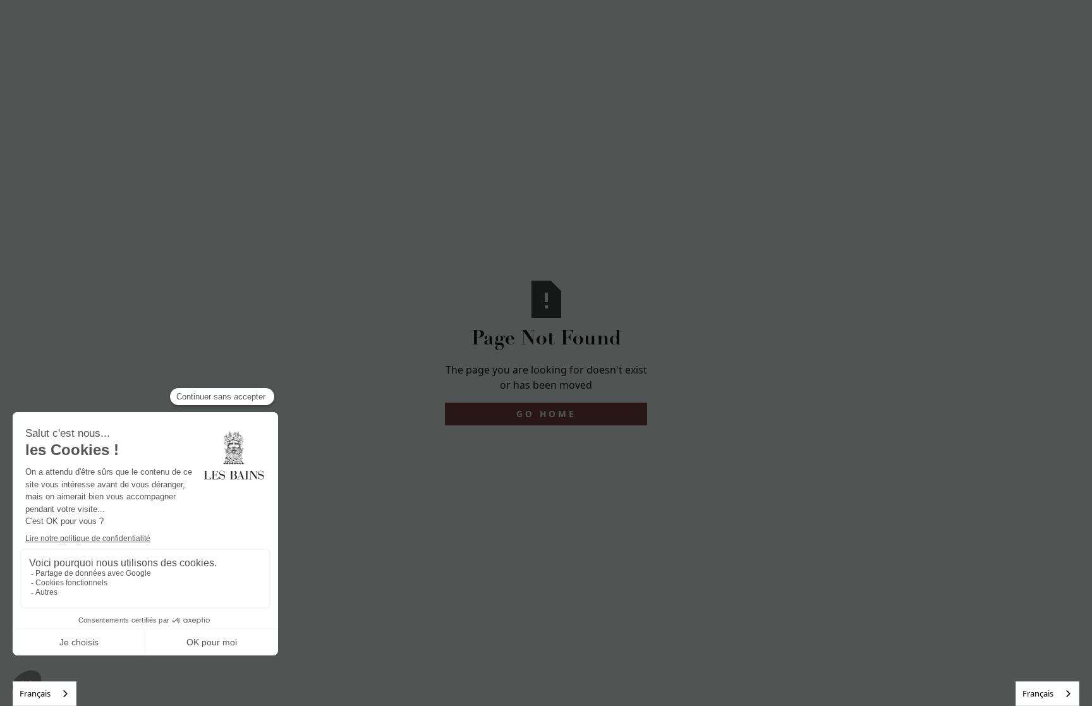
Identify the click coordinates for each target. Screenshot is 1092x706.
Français (35, 693)
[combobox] (44, 693)
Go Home (546, 414)
